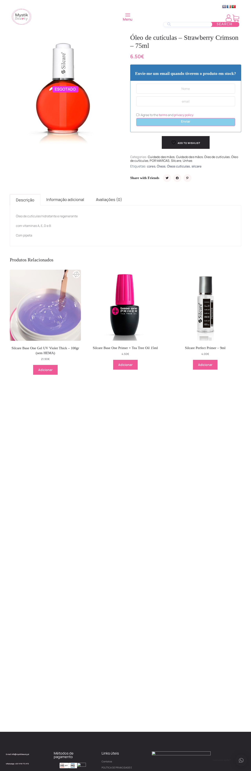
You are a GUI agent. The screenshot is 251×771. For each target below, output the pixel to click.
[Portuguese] (234, 7)
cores (151, 166)
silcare (196, 166)
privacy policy (183, 115)
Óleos (161, 166)
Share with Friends (144, 178)
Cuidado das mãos (161, 157)
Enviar (185, 121)
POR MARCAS (159, 160)
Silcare (176, 160)
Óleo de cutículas (217, 157)
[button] (241, 760)
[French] (229, 7)
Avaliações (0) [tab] (109, 199)
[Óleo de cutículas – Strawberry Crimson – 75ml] (167, 178)
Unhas (187, 160)
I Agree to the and (166, 115)
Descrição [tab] (25, 200)
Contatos (107, 761)
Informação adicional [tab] (65, 199)
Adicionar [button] (45, 370)
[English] (224, 7)
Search (225, 24)
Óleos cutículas (178, 166)
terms (163, 115)
